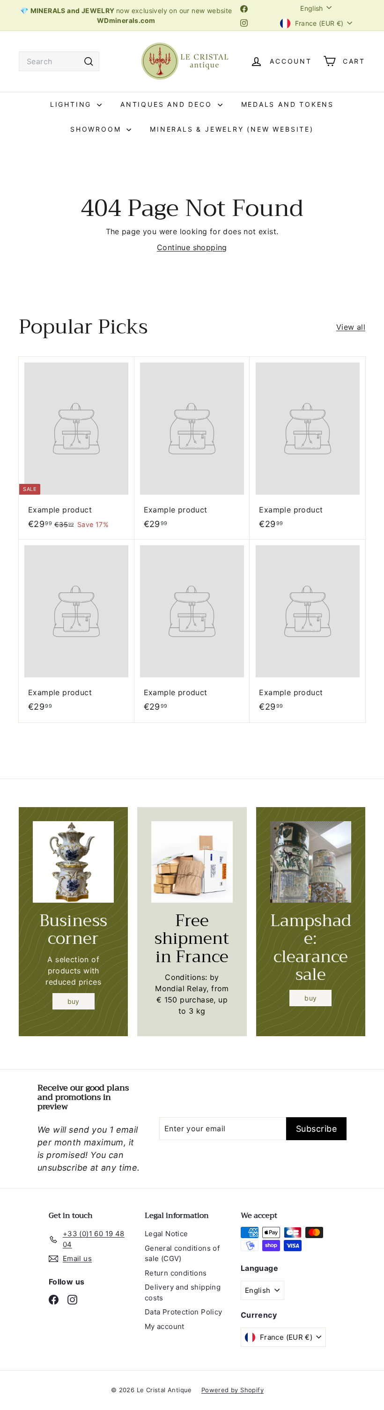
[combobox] (59, 61)
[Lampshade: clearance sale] (310, 861)
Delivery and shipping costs (183, 1292)
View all (350, 327)
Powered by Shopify (232, 1390)
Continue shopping (192, 247)
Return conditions (176, 1273)
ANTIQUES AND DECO (167, 104)
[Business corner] (73, 861)
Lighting (72, 104)
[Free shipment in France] (191, 861)
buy (73, 1001)
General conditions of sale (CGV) (182, 1253)
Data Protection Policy (183, 1311)
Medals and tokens (287, 104)
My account (165, 1326)
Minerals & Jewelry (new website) (232, 129)
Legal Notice (166, 1233)
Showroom (97, 129)
